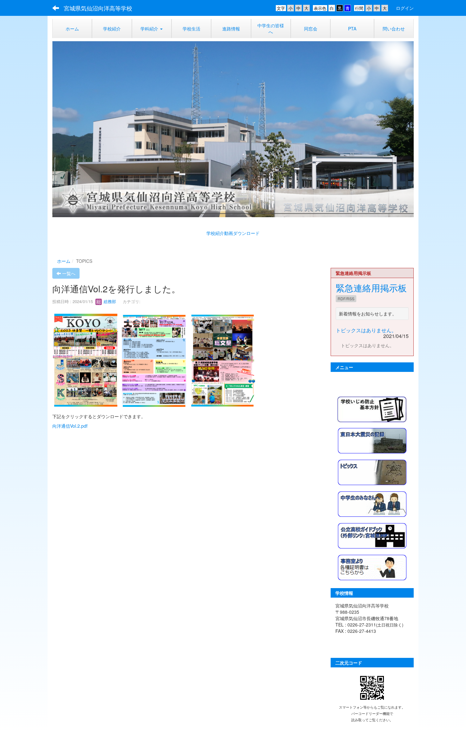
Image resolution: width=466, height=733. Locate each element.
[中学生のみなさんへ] (372, 503)
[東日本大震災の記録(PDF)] (372, 440)
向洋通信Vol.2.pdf (69, 426)
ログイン (405, 8)
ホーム (63, 261)
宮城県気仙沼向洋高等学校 (98, 8)
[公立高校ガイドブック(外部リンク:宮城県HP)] (372, 535)
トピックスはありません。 (366, 330)
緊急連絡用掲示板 (371, 287)
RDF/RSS (346, 298)
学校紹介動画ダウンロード (233, 233)
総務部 (111, 301)
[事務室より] (372, 566)
